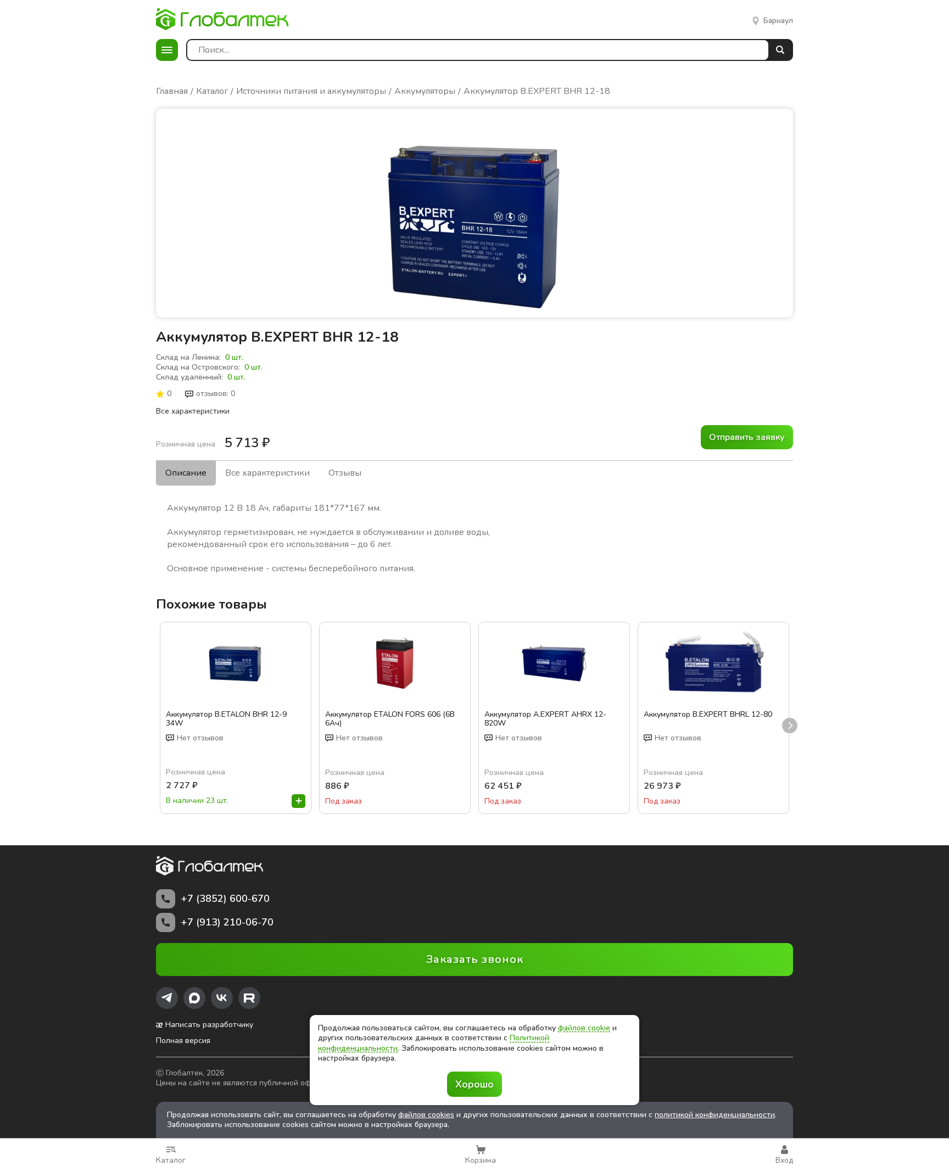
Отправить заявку (747, 437)
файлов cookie (584, 1028)
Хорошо (474, 1084)
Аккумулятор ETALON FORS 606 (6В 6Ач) (390, 719)
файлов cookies (426, 1114)
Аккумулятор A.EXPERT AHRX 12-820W (545, 719)
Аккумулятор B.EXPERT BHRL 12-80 (708, 715)
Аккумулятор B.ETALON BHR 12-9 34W (226, 719)
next (790, 726)
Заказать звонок (474, 959)
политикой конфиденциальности (715, 1114)
